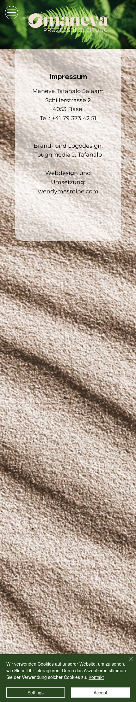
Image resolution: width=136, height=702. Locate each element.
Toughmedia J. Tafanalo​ (68, 154)
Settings (36, 692)
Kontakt (96, 677)
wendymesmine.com (68, 191)
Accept (100, 692)
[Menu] (11, 12)
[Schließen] (127, 663)
